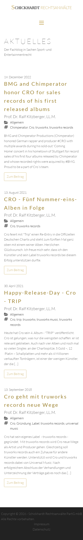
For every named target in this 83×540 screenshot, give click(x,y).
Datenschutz (41, 529)
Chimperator (19, 127)
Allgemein (17, 122)
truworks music (47, 319)
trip (19, 319)
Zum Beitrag (15, 176)
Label (35, 423)
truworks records (61, 127)
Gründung (24, 423)
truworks (41, 127)
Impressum (41, 524)
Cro (31, 127)
